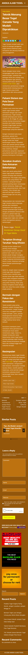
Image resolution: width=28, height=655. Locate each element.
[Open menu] (24, 3)
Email (5, 490)
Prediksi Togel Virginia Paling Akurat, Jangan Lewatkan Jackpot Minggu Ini (14, 606)
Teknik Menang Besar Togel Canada (12, 387)
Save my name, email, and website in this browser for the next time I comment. (14, 503)
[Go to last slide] (4, 430)
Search (4, 591)
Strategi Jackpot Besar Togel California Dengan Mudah (21, 402)
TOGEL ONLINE (6, 11)
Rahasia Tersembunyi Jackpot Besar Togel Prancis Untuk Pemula (6, 403)
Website (5, 497)
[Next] (23, 430)
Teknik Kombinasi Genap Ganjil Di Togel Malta (14, 230)
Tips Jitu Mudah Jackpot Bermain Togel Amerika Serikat (13, 428)
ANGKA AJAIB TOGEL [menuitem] (9, 84)
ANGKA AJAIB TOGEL (9, 380)
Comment (6, 460)
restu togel (9, 361)
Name (5, 482)
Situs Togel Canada (8, 383)
